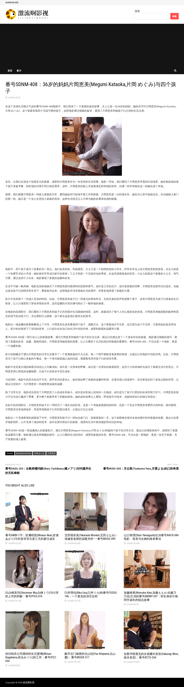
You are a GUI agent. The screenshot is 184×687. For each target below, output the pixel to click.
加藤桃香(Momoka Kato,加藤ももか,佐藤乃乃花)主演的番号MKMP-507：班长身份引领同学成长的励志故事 (151, 596)
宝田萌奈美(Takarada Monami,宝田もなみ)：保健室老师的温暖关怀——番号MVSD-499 (91, 537)
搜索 (137, 11)
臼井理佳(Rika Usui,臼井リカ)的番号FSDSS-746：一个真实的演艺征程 (91, 594)
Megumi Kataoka (23, 453)
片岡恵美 (51, 453)
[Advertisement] (92, 45)
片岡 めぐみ (39, 453)
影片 (19, 70)
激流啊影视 (28, 682)
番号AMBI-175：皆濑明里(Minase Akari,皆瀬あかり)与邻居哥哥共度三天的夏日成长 (32, 537)
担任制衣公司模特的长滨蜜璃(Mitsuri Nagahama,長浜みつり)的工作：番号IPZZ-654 (31, 657)
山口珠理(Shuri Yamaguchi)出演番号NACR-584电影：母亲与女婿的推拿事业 (151, 537)
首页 (10, 70)
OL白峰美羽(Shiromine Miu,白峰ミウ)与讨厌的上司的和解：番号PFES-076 (32, 594)
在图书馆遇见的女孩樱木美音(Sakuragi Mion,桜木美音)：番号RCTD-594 (151, 655)
